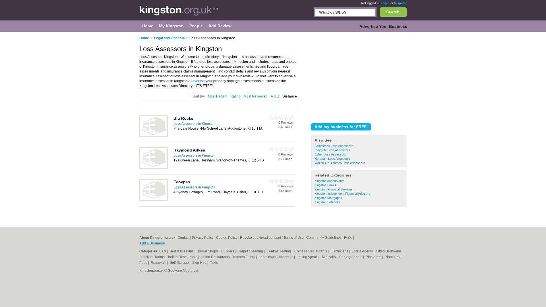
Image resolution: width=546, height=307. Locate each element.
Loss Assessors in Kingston (194, 124)
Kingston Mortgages (328, 198)
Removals (159, 263)
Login (385, 3)
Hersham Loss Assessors (333, 158)
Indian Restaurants (183, 257)
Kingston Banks (325, 185)
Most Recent (217, 96)
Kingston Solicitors (327, 202)
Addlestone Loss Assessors (334, 146)
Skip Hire (199, 263)
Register (400, 3)
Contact (183, 238)
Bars (163, 251)
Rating (235, 96)
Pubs (143, 263)
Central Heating (279, 251)
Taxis (214, 263)
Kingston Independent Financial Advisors (342, 193)
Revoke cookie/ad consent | (262, 238)
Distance (289, 96)
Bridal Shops (208, 251)
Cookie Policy (226, 238)
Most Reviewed (256, 96)
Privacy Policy (203, 238)
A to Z (275, 96)
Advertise (197, 81)
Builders (228, 251)
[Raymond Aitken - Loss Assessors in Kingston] (153, 168)
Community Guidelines (324, 238)
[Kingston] (179, 13)
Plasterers (374, 257)
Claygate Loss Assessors (332, 150)
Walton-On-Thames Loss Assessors (340, 163)
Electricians (339, 251)
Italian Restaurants (216, 257)
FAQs (348, 238)
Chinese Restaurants (311, 251)
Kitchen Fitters (244, 257)
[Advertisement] (359, 76)
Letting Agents (308, 257)
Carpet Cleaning (250, 251)
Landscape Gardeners (276, 257)
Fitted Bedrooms (389, 251)
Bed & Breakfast (182, 251)
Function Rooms (152, 257)
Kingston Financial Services (334, 189)
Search (393, 12)
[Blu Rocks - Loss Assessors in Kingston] (153, 136)
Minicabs (329, 257)
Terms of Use (294, 238)
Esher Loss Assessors (330, 154)
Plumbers (392, 257)
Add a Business (152, 243)
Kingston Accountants (329, 180)
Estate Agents (363, 251)
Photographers (351, 257)
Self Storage (180, 263)
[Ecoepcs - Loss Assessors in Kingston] (153, 200)
